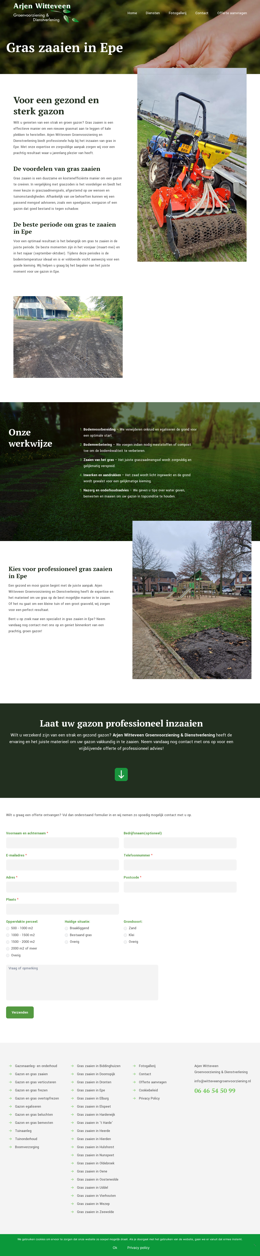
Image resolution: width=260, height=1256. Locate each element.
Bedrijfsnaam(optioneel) (143, 833)
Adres (11, 877)
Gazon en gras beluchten (34, 1114)
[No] (255, 1245)
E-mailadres (16, 855)
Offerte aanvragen (153, 1082)
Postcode (132, 877)
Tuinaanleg (23, 1130)
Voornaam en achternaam (27, 833)
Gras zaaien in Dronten (94, 1082)
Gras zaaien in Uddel (92, 1187)
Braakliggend (79, 928)
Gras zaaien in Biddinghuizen (98, 1066)
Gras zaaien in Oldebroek (95, 1163)
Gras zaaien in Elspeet (94, 1106)
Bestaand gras (80, 935)
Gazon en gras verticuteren (35, 1082)
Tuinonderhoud (26, 1139)
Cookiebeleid (148, 1090)
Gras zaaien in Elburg (93, 1098)
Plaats (12, 899)
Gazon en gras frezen (31, 1090)
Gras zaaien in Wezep (93, 1203)
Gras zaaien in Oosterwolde (97, 1179)
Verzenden (20, 1012)
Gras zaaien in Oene (92, 1171)
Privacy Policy (149, 1098)
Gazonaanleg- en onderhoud (36, 1066)
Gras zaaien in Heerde (93, 1130)
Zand (132, 928)
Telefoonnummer (138, 855)
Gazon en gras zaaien (31, 1074)
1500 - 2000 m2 (22, 941)
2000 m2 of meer (23, 948)
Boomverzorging (27, 1147)
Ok (115, 1248)
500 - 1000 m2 (21, 928)
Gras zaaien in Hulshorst (95, 1147)
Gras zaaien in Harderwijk (96, 1114)
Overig (15, 955)
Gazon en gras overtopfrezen (37, 1098)
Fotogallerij (147, 1066)
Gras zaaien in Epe (91, 1090)
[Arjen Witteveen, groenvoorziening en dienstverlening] (46, 13)
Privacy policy (138, 1248)
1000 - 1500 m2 (22, 935)
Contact (145, 1074)
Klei (131, 935)
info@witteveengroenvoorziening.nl (222, 1081)
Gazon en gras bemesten (34, 1122)
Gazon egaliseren (28, 1106)
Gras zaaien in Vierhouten (96, 1195)
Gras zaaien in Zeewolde (95, 1212)
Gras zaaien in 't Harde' (95, 1122)
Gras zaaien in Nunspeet (95, 1155)
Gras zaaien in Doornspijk (96, 1074)
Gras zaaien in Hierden (94, 1139)
